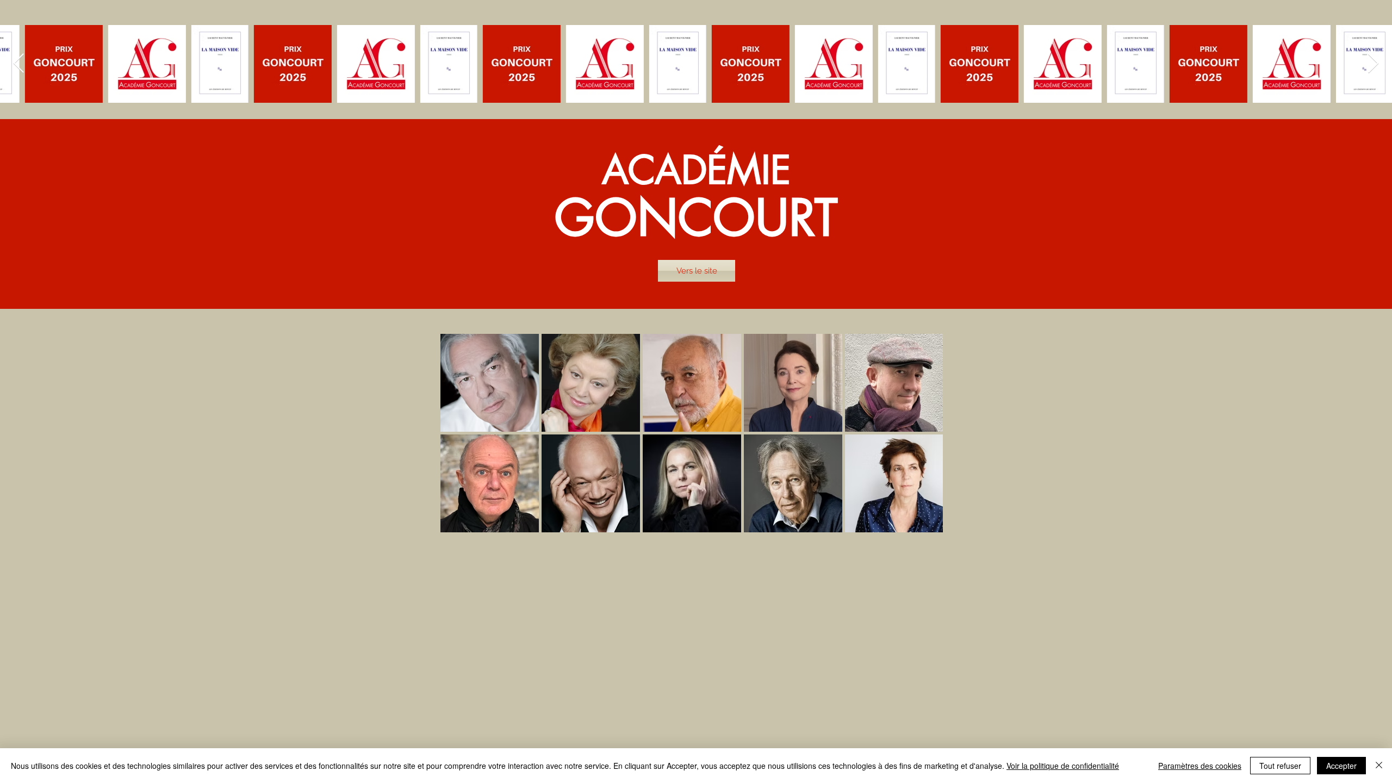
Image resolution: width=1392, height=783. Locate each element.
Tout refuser (1280, 765)
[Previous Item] (19, 63)
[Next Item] (1373, 63)
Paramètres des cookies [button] (1199, 765)
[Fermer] (1378, 765)
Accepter (1341, 765)
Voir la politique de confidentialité (1062, 765)
